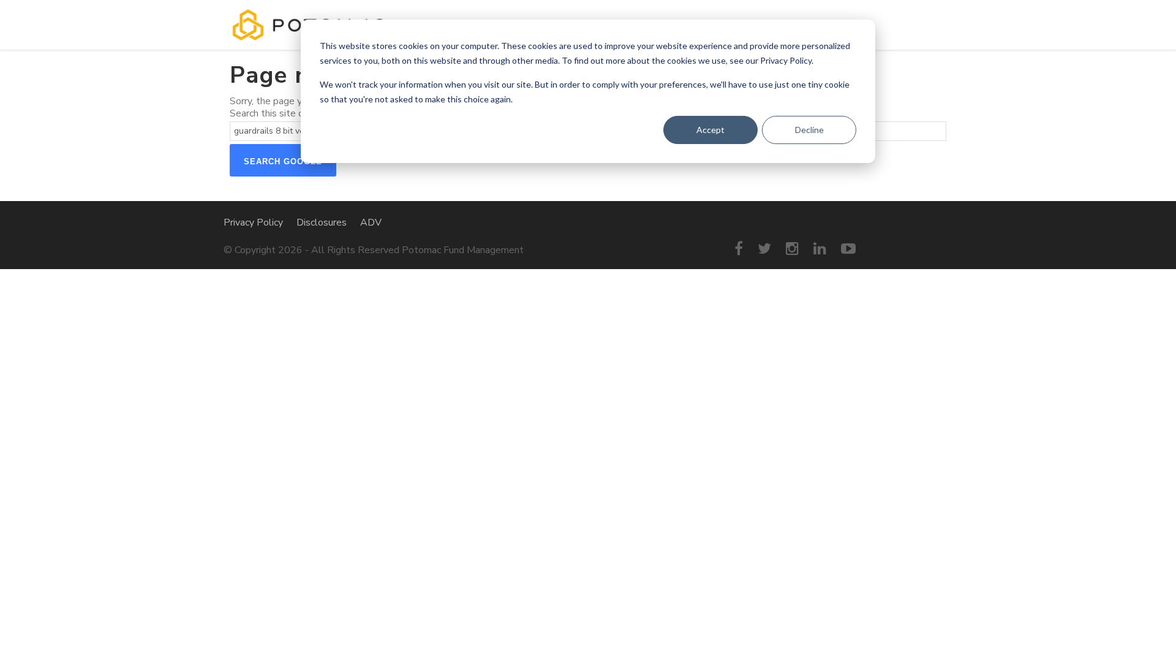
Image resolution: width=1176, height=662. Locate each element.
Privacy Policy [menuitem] (253, 222)
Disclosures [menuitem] (321, 222)
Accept (710, 129)
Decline (809, 129)
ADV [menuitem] (371, 222)
